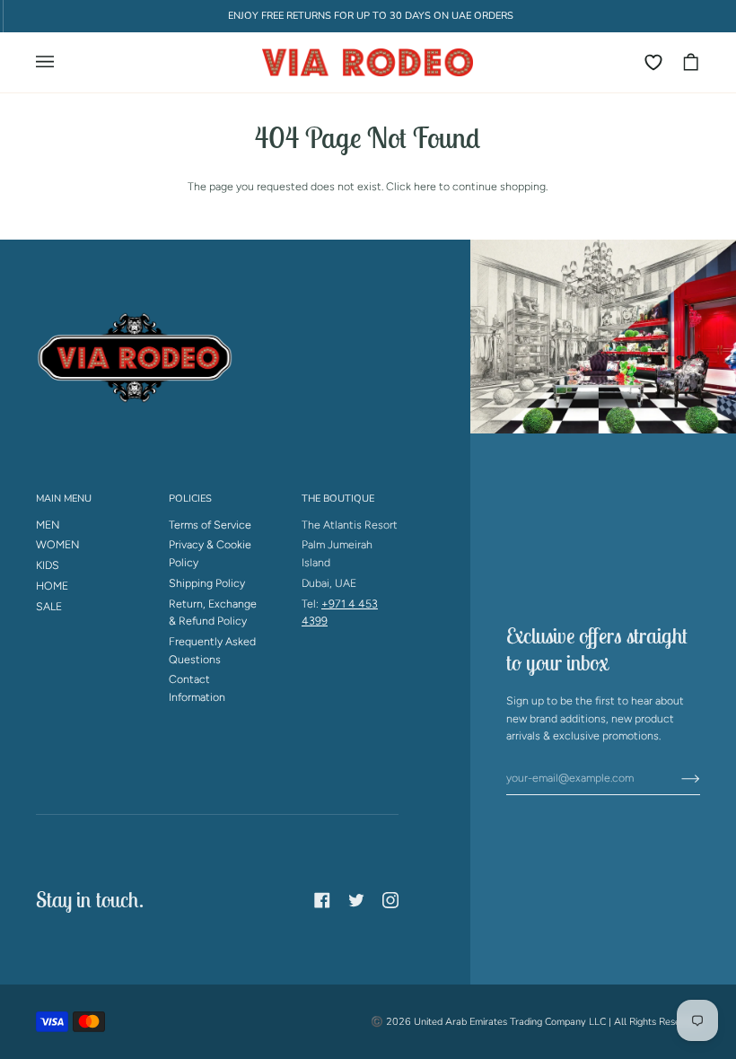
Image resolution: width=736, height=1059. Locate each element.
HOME (52, 585)
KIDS (47, 565)
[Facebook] (322, 900)
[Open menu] (54, 62)
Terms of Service (210, 524)
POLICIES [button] (190, 498)
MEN (48, 524)
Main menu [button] (64, 498)
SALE (49, 606)
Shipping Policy (207, 583)
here (425, 186)
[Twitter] (356, 900)
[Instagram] (390, 900)
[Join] (676, 777)
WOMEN (58, 544)
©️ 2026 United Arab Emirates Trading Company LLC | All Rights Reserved (535, 1021)
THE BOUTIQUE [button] (338, 498)
